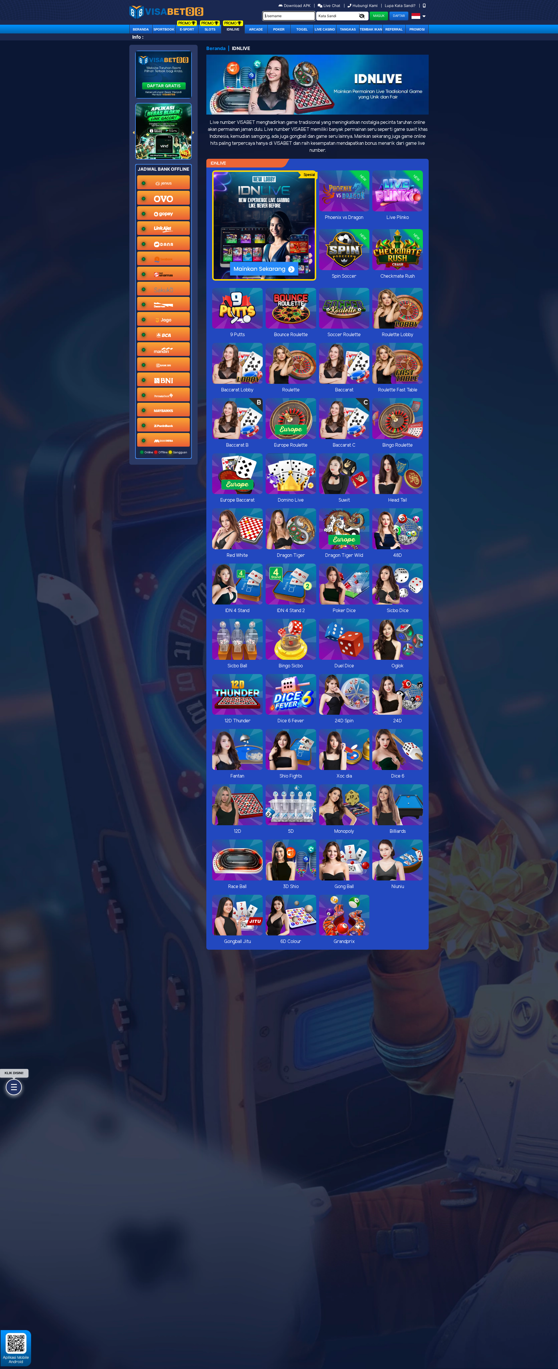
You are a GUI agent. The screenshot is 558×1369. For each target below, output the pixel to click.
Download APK (297, 5)
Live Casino (325, 29)
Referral (394, 29)
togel (302, 29)
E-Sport (187, 29)
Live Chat (331, 5)
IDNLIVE (233, 29)
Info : (138, 37)
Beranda (141, 29)
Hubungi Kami (365, 5)
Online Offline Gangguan (165, 452)
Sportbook (163, 29)
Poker (279, 29)
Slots (210, 29)
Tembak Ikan (371, 29)
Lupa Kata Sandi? (401, 5)
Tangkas (348, 29)
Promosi (417, 29)
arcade (256, 29)
